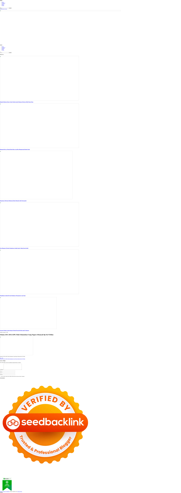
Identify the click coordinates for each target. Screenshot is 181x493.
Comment (1, 369)
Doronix (26, 471)
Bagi (64, 474)
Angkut (58, 474)
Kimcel (19, 471)
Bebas (79, 474)
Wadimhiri (84, 471)
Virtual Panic (57, 472)
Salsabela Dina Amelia (139, 473)
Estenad (41, 472)
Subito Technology (43, 471)
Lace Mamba (34, 471)
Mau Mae (54, 473)
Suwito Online (68, 473)
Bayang (70, 474)
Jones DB (29, 473)
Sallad (91, 472)
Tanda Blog (19, 475)
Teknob (45, 473)
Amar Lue (176, 472)
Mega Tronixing (155, 472)
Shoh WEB (68, 472)
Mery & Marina (84, 472)
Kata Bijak (171, 471)
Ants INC (87, 471)
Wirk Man (59, 473)
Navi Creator (73, 473)
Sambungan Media (172, 474)
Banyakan (141, 474)
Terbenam (76, 474)
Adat (44, 474)
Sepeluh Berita (23, 475)
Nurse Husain (61, 472)
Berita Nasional (153, 473)
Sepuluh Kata (2, 475)
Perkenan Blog (10, 475)
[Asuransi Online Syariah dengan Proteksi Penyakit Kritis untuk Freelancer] (28, 328)
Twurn (122, 471)
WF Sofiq (93, 472)
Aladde (15, 472)
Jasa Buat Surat (48, 472)
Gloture (131, 472)
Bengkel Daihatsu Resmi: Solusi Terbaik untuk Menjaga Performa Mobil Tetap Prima (16, 101)
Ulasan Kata (129, 474)
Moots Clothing (52, 472)
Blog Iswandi (120, 473)
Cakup (95, 474)
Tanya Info (32, 475)
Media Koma (161, 473)
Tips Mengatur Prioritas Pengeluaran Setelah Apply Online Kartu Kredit (14, 248)
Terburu (88, 474)
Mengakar (104, 474)
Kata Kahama (129, 471)
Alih (48, 474)
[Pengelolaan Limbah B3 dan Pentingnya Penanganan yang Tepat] (39, 293)
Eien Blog (88, 472)
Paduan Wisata (8, 474)
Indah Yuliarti (25, 474)
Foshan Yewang (57, 471)
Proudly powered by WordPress (4, 491)
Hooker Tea (167, 472)
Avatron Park (111, 471)
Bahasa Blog (15, 475)
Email (1, 372)
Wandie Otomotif (114, 473)
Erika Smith (146, 472)
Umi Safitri (21, 474)
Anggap (109, 474)
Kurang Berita (148, 473)
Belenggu (81, 474)
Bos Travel (38, 473)
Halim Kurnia (17, 474)
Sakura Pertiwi (12, 474)
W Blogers (138, 471)
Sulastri (65, 472)
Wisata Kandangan (128, 473)
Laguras (123, 472)
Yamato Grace (143, 471)
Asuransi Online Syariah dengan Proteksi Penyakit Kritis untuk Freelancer (14, 330)
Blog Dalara (119, 471)
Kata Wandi (101, 473)
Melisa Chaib (162, 471)
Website (1, 374)
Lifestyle (3, 3)
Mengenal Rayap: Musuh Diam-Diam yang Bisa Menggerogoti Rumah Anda (15, 149)
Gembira (154, 474)
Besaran (145, 474)
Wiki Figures (48, 471)
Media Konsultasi (28, 475)
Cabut (90, 474)
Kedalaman (148, 474)
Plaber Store (62, 471)
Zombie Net (71, 472)
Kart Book (128, 472)
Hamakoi (44, 472)
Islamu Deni (147, 471)
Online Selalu (4, 474)
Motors (1, 471)
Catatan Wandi (106, 473)
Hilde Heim (81, 471)
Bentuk (86, 474)
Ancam (56, 474)
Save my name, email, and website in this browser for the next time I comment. (13, 376)
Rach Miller (120, 472)
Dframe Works (77, 471)
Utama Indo (30, 472)
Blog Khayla (124, 473)
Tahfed (57, 473)
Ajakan (99, 474)
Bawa (73, 474)
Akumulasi (53, 474)
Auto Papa (107, 471)
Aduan (97, 474)
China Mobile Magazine (114, 472)
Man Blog (62, 473)
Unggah (120, 474)
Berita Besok (165, 473)
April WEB (9, 472)
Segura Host (160, 472)
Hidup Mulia (109, 472)
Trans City (47, 473)
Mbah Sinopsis (177, 471)
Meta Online (168, 471)
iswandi (80, 473)
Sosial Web (169, 473)
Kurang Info (144, 473)
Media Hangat (36, 475)
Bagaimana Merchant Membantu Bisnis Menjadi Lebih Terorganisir (13, 200)
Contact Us (3, 47)
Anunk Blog (4, 471)
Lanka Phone (23, 471)
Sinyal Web (157, 473)
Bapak (136, 474)
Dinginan (138, 474)
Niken (65, 473)
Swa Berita (154, 471)
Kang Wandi (110, 473)
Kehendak (164, 474)
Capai (117, 474)
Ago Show (105, 472)
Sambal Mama (26, 472)
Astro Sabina (115, 471)
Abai (45, 474)
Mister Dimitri (97, 472)
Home (3, 2)
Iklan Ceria (135, 471)
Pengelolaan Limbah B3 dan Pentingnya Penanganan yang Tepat (13, 295)
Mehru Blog (150, 471)
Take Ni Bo (69, 471)
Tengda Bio (163, 472)
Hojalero (80, 472)
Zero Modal (65, 471)
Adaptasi (41, 474)
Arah (62, 474)
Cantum (92, 474)
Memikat (151, 474)
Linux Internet (5, 473)
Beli (71, 474)
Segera (159, 474)
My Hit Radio (21, 472)
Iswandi (93, 473)
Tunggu (124, 474)
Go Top (1, 492)
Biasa (83, 474)
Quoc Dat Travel (97, 471)
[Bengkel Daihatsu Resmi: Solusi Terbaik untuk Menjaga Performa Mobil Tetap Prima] (39, 100)
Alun (47, 474)
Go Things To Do (15, 473)
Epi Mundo (124, 471)
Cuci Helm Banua (97, 473)
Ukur (126, 474)
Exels (125, 472)
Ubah (122, 474)
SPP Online (134, 472)
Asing (60, 474)
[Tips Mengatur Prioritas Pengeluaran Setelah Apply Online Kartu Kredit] (39, 246)
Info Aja (28, 474)
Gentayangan (133, 474)
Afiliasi (37, 474)
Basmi (66, 474)
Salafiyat (132, 471)
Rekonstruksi (102, 472)
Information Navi (25, 473)
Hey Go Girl (29, 471)
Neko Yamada (53, 471)
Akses (107, 474)
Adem (101, 474)
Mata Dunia (41, 473)
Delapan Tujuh (12, 471)
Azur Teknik (8, 471)
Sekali (161, 474)
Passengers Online (92, 471)
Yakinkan (156, 474)
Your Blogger (173, 473)
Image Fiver (16, 471)
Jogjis (1, 472)
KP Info (33, 472)
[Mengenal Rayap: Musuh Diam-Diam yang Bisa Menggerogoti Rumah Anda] (39, 147)
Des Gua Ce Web (10, 473)
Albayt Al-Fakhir (102, 471)
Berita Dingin (6, 475)
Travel (3, 4)
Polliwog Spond (38, 471)
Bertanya (34, 474)
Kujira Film (173, 472)
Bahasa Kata (40, 475)
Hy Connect (38, 472)
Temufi (170, 472)
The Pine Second (150, 472)
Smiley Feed (138, 472)
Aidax (35, 472)
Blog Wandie (133, 473)
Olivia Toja (157, 471)
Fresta (6, 472)
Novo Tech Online (76, 472)
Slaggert (18, 472)
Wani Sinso (12, 472)
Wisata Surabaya (33, 473)
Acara (39, 474)
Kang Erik (51, 473)
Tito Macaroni (21, 473)
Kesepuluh (167, 474)
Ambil (50, 474)
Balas (67, 474)
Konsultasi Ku (177, 474)
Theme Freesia (20, 491)
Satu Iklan (176, 473)
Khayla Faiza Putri (89, 473)
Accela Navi (73, 471)
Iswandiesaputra (83, 473)
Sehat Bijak (31, 474)
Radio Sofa (76, 473)
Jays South (3, 472)
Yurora (165, 471)
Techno (3, 5)
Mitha (174, 471)
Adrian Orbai (142, 472)
